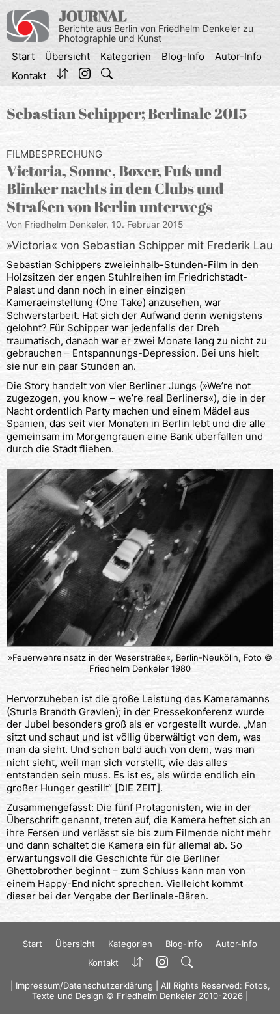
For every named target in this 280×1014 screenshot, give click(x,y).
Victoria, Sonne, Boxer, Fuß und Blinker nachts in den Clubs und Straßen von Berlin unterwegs (115, 189)
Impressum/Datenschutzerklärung (84, 985)
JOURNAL (93, 16)
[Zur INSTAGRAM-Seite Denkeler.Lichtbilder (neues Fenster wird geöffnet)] (85, 76)
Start (23, 56)
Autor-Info (238, 56)
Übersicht (67, 56)
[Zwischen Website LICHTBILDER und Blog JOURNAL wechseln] (62, 76)
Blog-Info (182, 56)
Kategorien (125, 56)
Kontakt (29, 76)
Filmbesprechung (54, 154)
